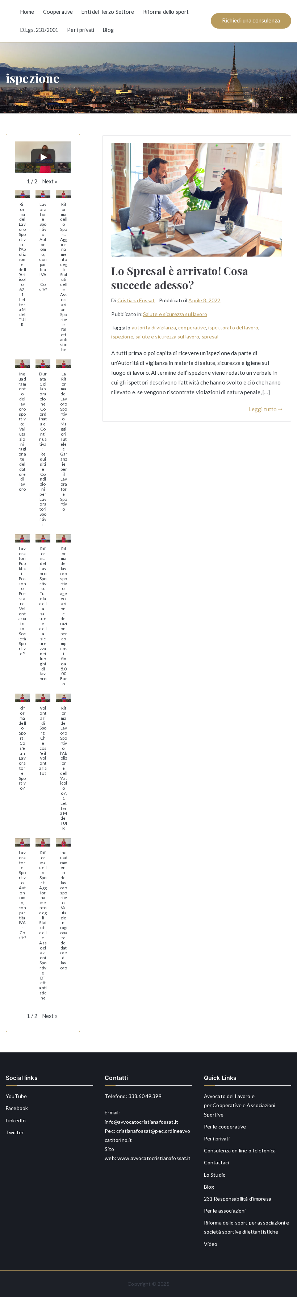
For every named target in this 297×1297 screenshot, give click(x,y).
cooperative (192, 327)
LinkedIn (16, 1120)
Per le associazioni (225, 1210)
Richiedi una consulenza (251, 20)
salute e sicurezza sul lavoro (167, 336)
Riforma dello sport (166, 12)
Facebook (17, 1108)
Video (211, 1244)
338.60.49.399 (145, 1096)
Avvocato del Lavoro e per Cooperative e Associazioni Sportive (240, 1105)
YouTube (16, 1096)
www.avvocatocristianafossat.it (154, 1158)
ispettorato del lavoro (233, 327)
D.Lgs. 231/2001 (39, 30)
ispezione (122, 336)
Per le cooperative (225, 1126)
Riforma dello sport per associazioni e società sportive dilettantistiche (246, 1227)
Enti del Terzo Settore (107, 12)
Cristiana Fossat (136, 300)
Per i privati (80, 30)
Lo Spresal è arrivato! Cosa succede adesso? (179, 277)
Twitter (15, 1132)
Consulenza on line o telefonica (240, 1150)
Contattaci (216, 1162)
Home (27, 12)
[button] (50, 181)
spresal (210, 336)
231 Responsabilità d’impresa (237, 1199)
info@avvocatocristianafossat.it (141, 1122)
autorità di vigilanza (154, 327)
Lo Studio (215, 1175)
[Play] (43, 157)
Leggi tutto (263, 409)
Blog (108, 30)
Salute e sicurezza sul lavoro (175, 314)
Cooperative (58, 12)
